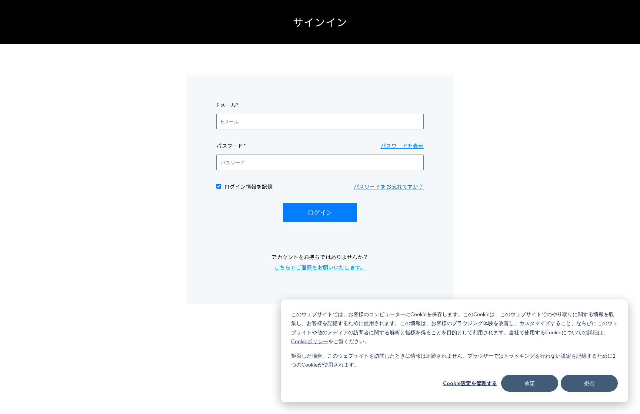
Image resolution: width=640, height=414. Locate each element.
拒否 (589, 383)
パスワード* (231, 145)
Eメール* (227, 105)
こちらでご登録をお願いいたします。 (320, 267)
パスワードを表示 (402, 145)
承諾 (529, 383)
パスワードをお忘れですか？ (389, 186)
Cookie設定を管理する (470, 383)
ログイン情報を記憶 (248, 186)
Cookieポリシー (309, 341)
